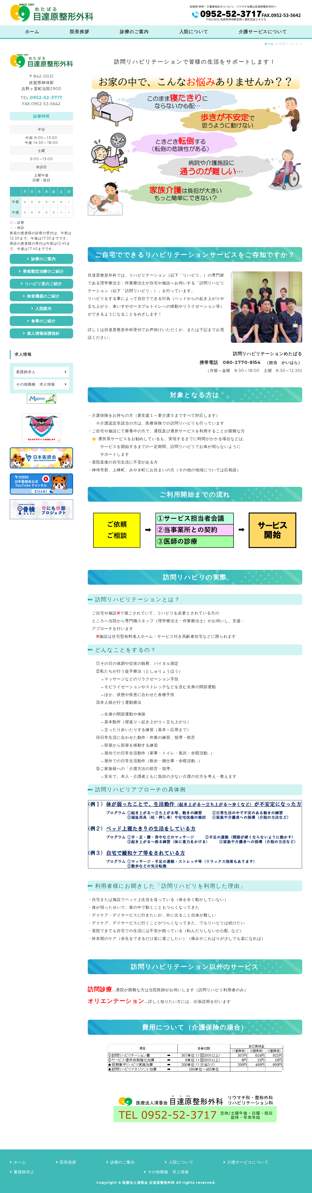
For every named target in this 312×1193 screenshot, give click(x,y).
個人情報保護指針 (43, 333)
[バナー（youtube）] (41, 490)
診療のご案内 (134, 31)
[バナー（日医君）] (41, 464)
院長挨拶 (79, 31)
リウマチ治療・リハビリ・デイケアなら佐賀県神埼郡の (52, 12)
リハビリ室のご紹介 (43, 283)
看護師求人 (26, 372)
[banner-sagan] (41, 438)
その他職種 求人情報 (35, 384)
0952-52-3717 (46, 97)
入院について (193, 31)
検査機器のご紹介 (43, 296)
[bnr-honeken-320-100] (41, 515)
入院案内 (43, 308)
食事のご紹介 (43, 321)
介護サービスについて (263, 31)
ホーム (32, 31)
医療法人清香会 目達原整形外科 (148, 1182)
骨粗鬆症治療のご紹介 (43, 271)
